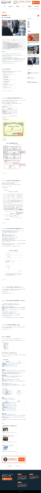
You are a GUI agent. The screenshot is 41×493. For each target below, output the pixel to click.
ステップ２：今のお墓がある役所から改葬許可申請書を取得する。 (11, 44)
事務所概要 (29, 6)
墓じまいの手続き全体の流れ (6, 42)
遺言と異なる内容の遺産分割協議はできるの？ (33, 82)
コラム (24, 6)
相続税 (28, 21)
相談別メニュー (11, 6)
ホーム (5, 6)
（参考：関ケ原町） (4, 173)
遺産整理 (29, 24)
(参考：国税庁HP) (4, 117)
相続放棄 (29, 26)
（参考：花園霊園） (4, 138)
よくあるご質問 (36, 6)
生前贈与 (29, 22)
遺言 (28, 25)
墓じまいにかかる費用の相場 (6, 48)
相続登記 (29, 23)
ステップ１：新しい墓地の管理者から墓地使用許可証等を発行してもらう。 (12, 43)
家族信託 (29, 27)
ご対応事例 (17, 6)
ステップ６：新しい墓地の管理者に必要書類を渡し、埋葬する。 (10, 47)
